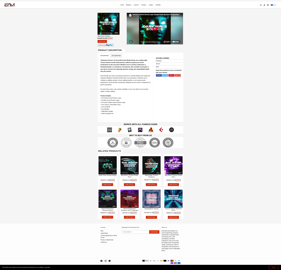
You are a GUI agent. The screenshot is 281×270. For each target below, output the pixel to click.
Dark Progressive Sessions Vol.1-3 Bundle (129, 209)
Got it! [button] (273, 267)
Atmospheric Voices (152, 209)
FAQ (102, 231)
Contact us (104, 242)
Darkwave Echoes (104, 36)
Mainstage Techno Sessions (151, 176)
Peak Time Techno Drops (107, 175)
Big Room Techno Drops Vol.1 (173, 176)
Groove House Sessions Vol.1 (173, 209)
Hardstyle (158, 61)
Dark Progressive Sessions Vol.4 (107, 209)
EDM (157, 66)
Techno (158, 63)
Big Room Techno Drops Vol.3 (129, 176)
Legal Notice (104, 233)
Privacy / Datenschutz (107, 240)
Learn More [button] (47, 267)
